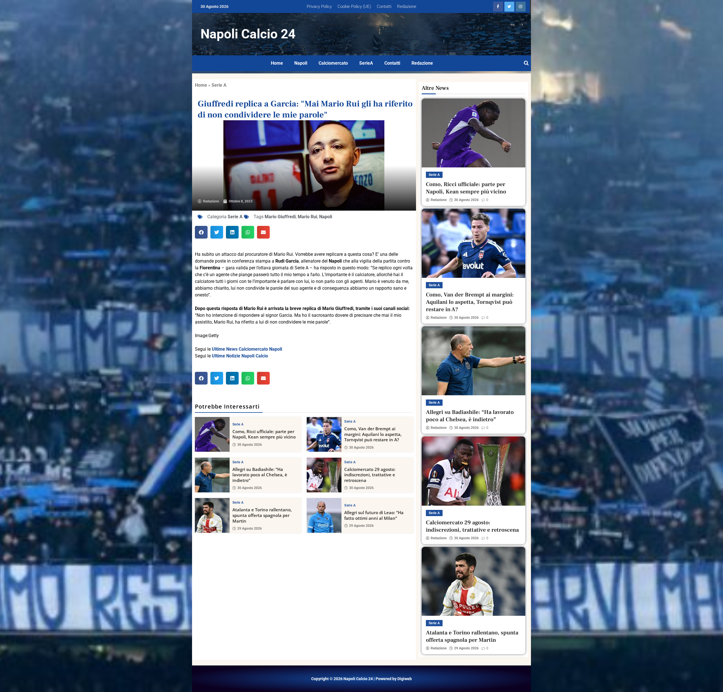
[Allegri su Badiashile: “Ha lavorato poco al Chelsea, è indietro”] (212, 475)
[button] (201, 232)
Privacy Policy (319, 6)
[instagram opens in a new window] (521, 7)
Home (277, 63)
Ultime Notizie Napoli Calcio (240, 356)
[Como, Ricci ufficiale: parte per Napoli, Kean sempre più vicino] (212, 434)
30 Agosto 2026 (249, 444)
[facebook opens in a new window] (498, 7)
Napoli (300, 63)
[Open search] (526, 63)
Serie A (219, 85)
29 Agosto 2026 (249, 528)
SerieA (366, 63)
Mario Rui (307, 216)
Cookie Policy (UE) (354, 6)
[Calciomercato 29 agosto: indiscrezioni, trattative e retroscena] (324, 475)
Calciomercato (333, 63)
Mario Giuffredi (280, 216)
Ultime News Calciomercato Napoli (247, 349)
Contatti (384, 6)
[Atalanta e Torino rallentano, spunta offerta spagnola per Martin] (212, 515)
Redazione (406, 6)
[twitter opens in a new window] (509, 7)
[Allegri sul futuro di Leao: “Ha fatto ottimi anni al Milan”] (324, 515)
